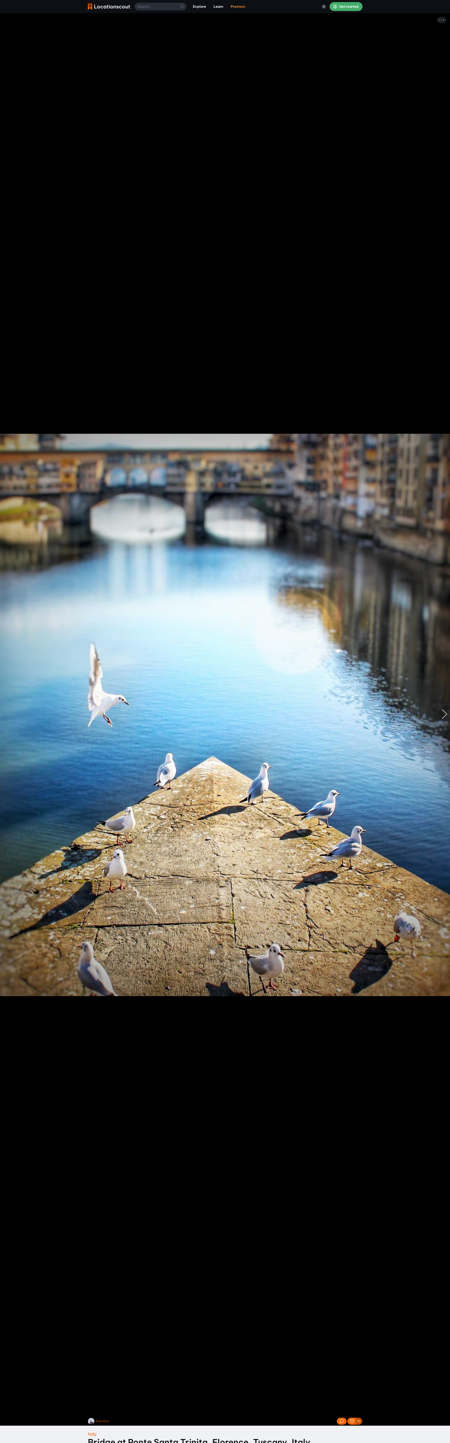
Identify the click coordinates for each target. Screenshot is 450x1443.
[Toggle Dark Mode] (324, 6)
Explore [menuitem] (199, 6)
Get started (348, 6)
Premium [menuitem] (238, 6)
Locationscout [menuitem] (109, 6)
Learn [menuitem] (218, 6)
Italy (92, 1434)
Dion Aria (102, 1421)
